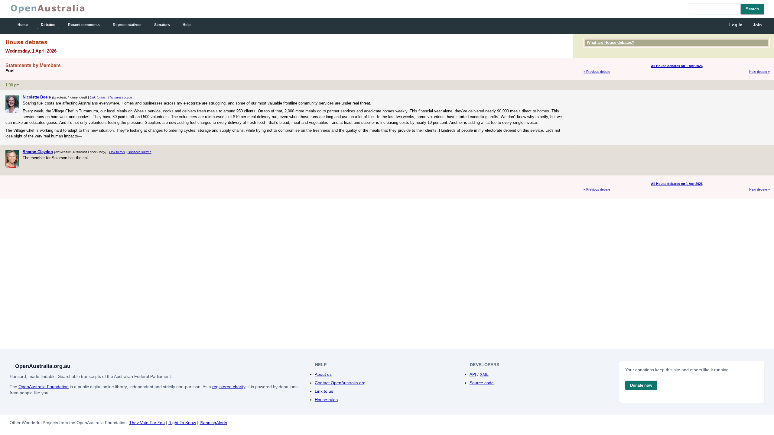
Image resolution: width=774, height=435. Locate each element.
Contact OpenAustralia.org (340, 382)
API (473, 374)
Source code (482, 382)
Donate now (641, 385)
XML (484, 374)
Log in (736, 24)
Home (23, 25)
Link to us (324, 391)
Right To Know (182, 422)
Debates (48, 25)
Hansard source (120, 97)
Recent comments (84, 25)
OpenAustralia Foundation (43, 386)
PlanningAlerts (213, 422)
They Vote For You (147, 422)
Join (757, 24)
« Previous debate (597, 71)
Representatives (127, 25)
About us (323, 374)
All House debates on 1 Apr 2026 (677, 66)
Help (186, 25)
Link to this (98, 97)
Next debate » (759, 71)
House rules (326, 399)
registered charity (228, 386)
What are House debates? (610, 42)
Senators (162, 25)
